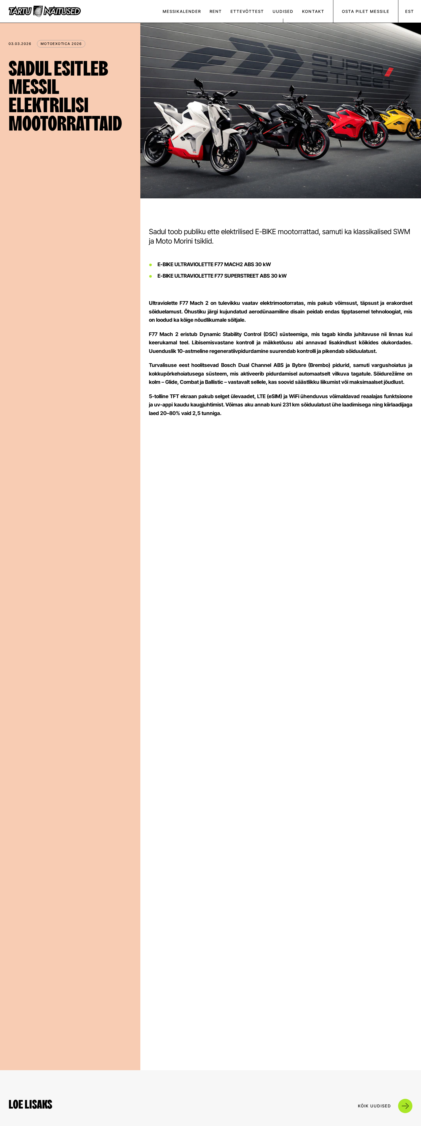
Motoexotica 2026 (61, 44)
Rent (216, 11)
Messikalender (182, 11)
